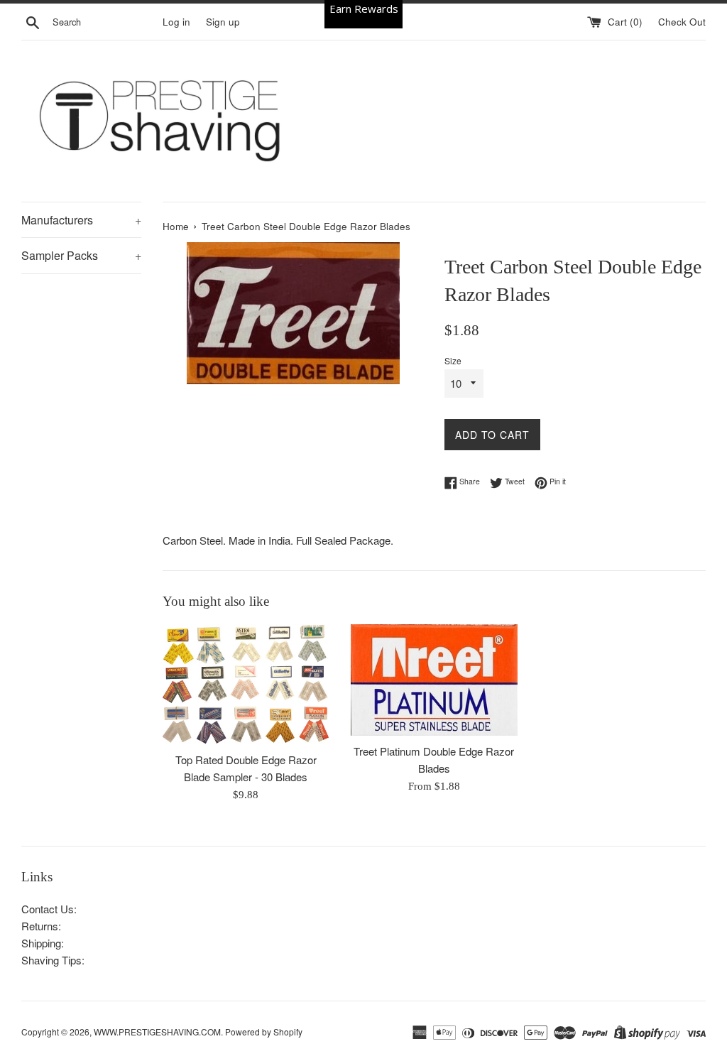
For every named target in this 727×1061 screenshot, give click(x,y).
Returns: (41, 925)
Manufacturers (81, 220)
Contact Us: (49, 908)
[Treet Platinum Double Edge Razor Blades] (434, 680)
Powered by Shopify (263, 1031)
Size (452, 360)
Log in (176, 21)
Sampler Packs (81, 255)
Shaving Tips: (52, 959)
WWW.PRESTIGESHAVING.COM (157, 1031)
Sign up (223, 21)
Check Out (682, 21)
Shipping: (42, 942)
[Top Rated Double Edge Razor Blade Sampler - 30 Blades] (246, 684)
